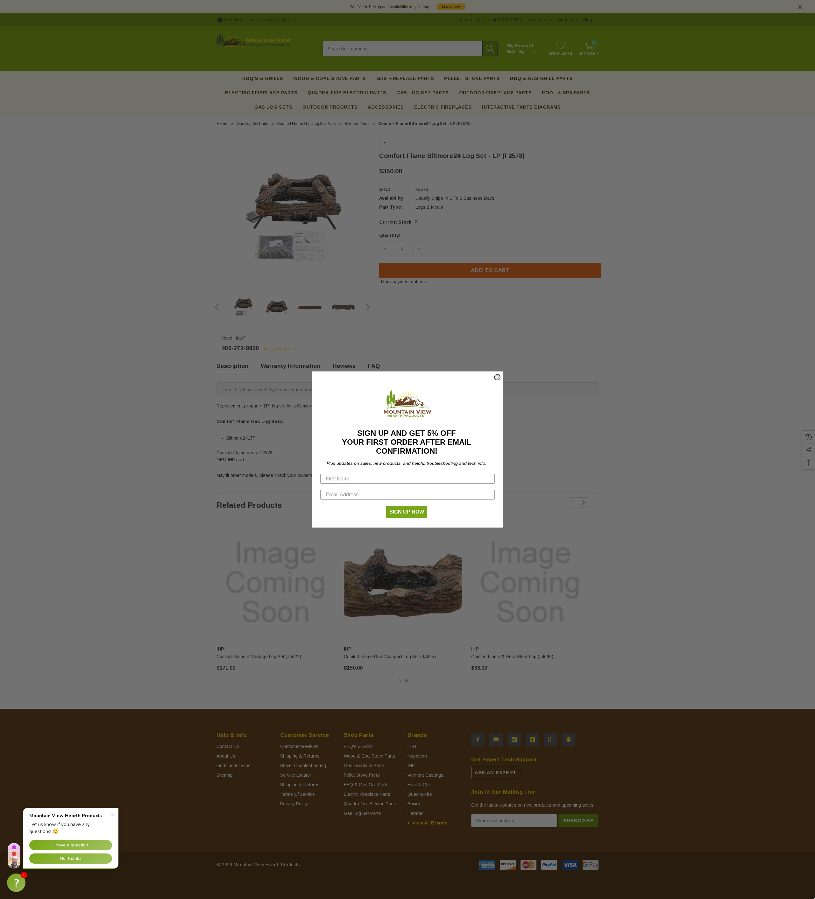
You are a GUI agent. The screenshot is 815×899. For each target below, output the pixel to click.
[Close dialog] (497, 377)
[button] (16, 883)
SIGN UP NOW (406, 511)
